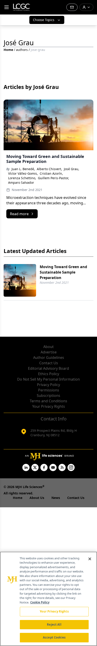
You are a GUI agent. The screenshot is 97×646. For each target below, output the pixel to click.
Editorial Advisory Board (48, 368)
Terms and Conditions (48, 400)
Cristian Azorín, (51, 173)
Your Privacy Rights (48, 406)
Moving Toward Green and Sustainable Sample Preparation (63, 272)
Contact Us (48, 362)
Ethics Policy (48, 373)
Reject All (54, 624)
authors (22, 50)
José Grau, (71, 169)
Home (8, 50)
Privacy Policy (48, 384)
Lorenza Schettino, (22, 178)
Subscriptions (48, 395)
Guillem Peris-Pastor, (53, 178)
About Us (37, 498)
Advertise (49, 352)
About (48, 346)
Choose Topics (43, 20)
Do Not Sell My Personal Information (48, 379)
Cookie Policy (39, 602)
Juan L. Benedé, (23, 169)
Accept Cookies (54, 637)
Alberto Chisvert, (49, 169)
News (55, 498)
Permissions (48, 390)
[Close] (90, 559)
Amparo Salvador (21, 182)
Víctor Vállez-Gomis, (23, 173)
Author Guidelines (48, 357)
